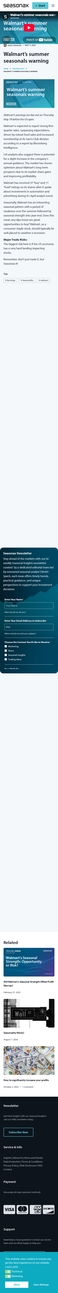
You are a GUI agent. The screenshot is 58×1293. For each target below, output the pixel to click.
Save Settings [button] (41, 1284)
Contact (8, 1169)
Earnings (10, 280)
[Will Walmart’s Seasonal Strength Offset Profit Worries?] (29, 962)
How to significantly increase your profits (26, 1080)
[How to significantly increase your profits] (29, 1060)
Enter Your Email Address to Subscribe (25, 620)
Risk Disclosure (28, 1165)
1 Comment (28, 1086)
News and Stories (33, 1157)
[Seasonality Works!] (29, 1013)
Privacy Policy (11, 1165)
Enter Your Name (14, 599)
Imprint (7, 1157)
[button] (8, 1271)
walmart (43, 280)
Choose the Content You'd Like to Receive (27, 642)
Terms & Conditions (32, 1161)
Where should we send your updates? (20, 633)
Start (42, 5)
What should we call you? (15, 612)
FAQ (40, 1165)
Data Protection (12, 1161)
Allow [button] (17, 1284)
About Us (18, 1157)
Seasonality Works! (14, 1032)
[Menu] (53, 5)
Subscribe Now (18, 1132)
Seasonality (27, 280)
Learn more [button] (11, 1266)
